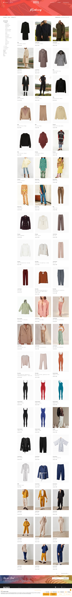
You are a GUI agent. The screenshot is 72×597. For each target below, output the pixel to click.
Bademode (7, 43)
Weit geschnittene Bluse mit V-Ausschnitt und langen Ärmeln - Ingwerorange (41, 291)
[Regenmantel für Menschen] (25, 306)
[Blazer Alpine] (43, 222)
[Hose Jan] (61, 222)
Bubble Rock (55, 180)
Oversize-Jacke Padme (39, 319)
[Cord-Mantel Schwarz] (43, 30)
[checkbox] (44, 591)
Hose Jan (54, 235)
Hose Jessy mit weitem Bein (40, 347)
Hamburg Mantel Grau (57, 71)
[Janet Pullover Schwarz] (25, 140)
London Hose (55, 208)
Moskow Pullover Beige (21, 125)
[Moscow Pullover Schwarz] (61, 85)
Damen (9, 17)
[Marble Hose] (43, 195)
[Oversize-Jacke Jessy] (25, 334)
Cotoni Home (19, 456)
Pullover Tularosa (21, 180)
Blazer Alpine (38, 235)
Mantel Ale (19, 71)
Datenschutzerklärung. (57, 581)
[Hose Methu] (25, 277)
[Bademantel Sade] (25, 472)
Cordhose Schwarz (38, 98)
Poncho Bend (55, 153)
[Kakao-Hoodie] (61, 417)
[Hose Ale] (61, 250)
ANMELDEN (65, 578)
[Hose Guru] (43, 499)
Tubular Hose (19, 208)
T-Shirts (6, 40)
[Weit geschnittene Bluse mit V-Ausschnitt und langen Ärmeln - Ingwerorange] (43, 277)
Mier (18, 42)
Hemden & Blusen (8, 30)
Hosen (6, 32)
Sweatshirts (7, 36)
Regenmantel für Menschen (22, 319)
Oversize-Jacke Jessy (21, 347)
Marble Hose (37, 208)
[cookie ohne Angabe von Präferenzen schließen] (70, 590)
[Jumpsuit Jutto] (61, 390)
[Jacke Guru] (61, 499)
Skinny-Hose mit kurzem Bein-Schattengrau (59, 291)
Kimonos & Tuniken (8, 29)
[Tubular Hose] (25, 195)
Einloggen (59, 2)
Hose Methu (19, 290)
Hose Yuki (37, 457)
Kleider (6, 33)
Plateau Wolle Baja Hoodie (58, 125)
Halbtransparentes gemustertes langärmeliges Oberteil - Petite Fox (24, 375)
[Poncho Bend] (61, 140)
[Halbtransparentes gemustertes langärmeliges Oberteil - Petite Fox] (25, 361)
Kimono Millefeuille (57, 457)
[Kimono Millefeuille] (61, 444)
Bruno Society (19, 318)
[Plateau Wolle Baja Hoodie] (61, 113)
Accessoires (6, 47)
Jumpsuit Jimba (38, 430)
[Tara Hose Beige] (43, 113)
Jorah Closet (37, 42)
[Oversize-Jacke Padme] (43, 306)
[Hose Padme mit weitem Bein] (61, 306)
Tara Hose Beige (38, 125)
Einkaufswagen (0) (66, 2)
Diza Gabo (36, 261)
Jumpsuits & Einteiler (8, 37)
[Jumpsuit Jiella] (25, 390)
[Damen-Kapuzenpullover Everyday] (25, 250)
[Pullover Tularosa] (25, 167)
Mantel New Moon (20, 98)
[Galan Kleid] (43, 167)
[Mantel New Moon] (25, 85)
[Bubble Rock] (61, 167)
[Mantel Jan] (43, 58)
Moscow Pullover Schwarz (57, 98)
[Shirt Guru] (25, 499)
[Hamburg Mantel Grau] (61, 58)
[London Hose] (61, 195)
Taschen (6, 46)
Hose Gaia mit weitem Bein (58, 347)
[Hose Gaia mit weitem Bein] (61, 334)
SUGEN (54, 429)
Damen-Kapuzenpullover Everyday (23, 262)
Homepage (5, 17)
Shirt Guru (19, 512)
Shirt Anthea (19, 457)
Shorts (6, 44)
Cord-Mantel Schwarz (39, 43)
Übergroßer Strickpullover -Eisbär (42, 262)
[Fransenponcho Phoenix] (43, 140)
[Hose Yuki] (43, 444)
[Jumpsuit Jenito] (61, 361)
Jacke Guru (55, 512)
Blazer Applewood (20, 235)
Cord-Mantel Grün (56, 43)
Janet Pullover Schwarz (22, 153)
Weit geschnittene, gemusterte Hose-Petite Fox (42, 375)
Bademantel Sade (20, 485)
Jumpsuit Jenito (56, 374)
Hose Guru (37, 512)
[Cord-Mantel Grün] (61, 30)
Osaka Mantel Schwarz (21, 43)
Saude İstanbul (55, 373)
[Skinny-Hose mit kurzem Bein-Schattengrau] (61, 277)
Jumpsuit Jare (20, 430)
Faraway (18, 97)
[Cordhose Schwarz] (43, 85)
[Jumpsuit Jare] (25, 417)
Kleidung (6, 22)
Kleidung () (13, 17)
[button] (2, 590)
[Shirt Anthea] (25, 444)
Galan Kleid (37, 180)
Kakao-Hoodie (55, 430)
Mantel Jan (37, 71)
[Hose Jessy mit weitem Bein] (43, 334)
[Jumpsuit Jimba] (43, 417)
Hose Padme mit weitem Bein (58, 319)
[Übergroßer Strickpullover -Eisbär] (43, 250)
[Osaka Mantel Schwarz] (25, 30)
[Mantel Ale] (25, 58)
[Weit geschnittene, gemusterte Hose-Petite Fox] (43, 361)
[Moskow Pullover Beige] (25, 113)
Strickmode (7, 26)
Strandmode (7, 41)
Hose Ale (54, 262)
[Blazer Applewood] (25, 222)
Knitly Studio (37, 179)
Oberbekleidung (7, 25)
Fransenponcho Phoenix (39, 153)
